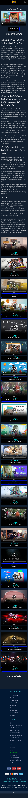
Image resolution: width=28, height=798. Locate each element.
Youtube (19, 768)
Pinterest (14, 768)
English (4, 785)
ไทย (12, 787)
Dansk (8, 787)
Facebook (9, 768)
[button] (14, 244)
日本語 (19, 787)
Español (14, 785)
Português (3, 787)
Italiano (18, 785)
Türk (16, 787)
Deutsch (24, 785)
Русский (25, 787)
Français (9, 785)
